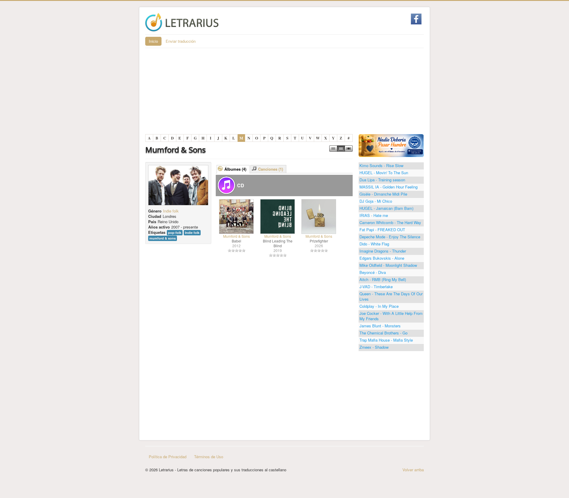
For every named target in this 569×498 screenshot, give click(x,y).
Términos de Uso (208, 456)
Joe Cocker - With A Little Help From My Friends (391, 315)
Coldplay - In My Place (379, 306)
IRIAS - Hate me (373, 215)
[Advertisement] (284, 92)
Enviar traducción (181, 41)
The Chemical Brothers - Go (383, 333)
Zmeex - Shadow (374, 347)
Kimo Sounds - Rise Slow (381, 165)
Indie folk (171, 211)
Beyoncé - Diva (372, 272)
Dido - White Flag (374, 244)
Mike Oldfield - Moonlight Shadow (388, 265)
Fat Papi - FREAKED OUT (382, 229)
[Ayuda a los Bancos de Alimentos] (391, 145)
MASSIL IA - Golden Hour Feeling (388, 187)
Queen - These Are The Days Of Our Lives (391, 296)
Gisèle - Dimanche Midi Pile (383, 194)
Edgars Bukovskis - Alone (381, 258)
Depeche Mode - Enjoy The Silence (389, 237)
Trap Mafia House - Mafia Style (386, 340)
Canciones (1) (270, 169)
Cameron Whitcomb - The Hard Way (390, 222)
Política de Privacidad (167, 456)
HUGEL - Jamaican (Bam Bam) (386, 208)
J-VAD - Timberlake (376, 286)
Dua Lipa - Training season (382, 180)
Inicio (153, 41)
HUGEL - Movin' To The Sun (383, 172)
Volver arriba (413, 469)
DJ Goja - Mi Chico (375, 201)
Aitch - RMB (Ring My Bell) (382, 279)
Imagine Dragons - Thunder (382, 251)
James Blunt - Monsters (380, 326)
